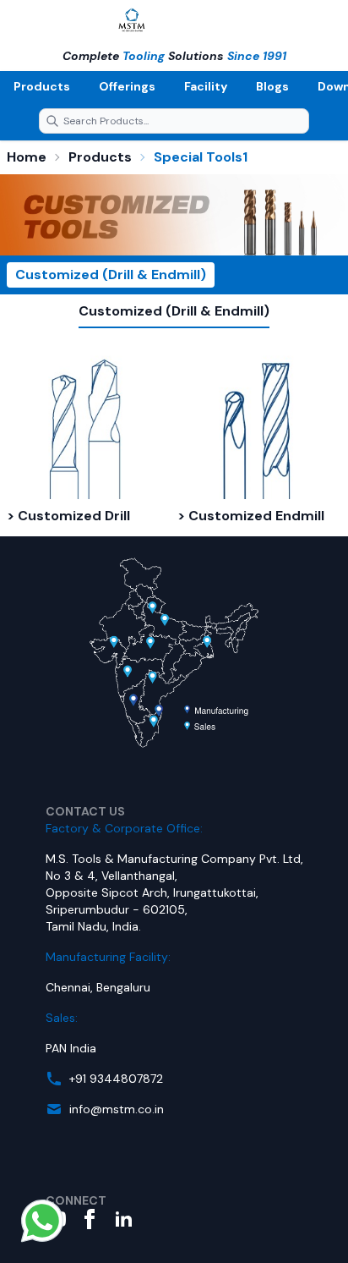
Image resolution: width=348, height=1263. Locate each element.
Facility (205, 86)
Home (26, 157)
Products (42, 86)
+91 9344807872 (116, 1078)
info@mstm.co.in (116, 1109)
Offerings (127, 86)
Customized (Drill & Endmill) (110, 274)
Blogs (272, 86)
